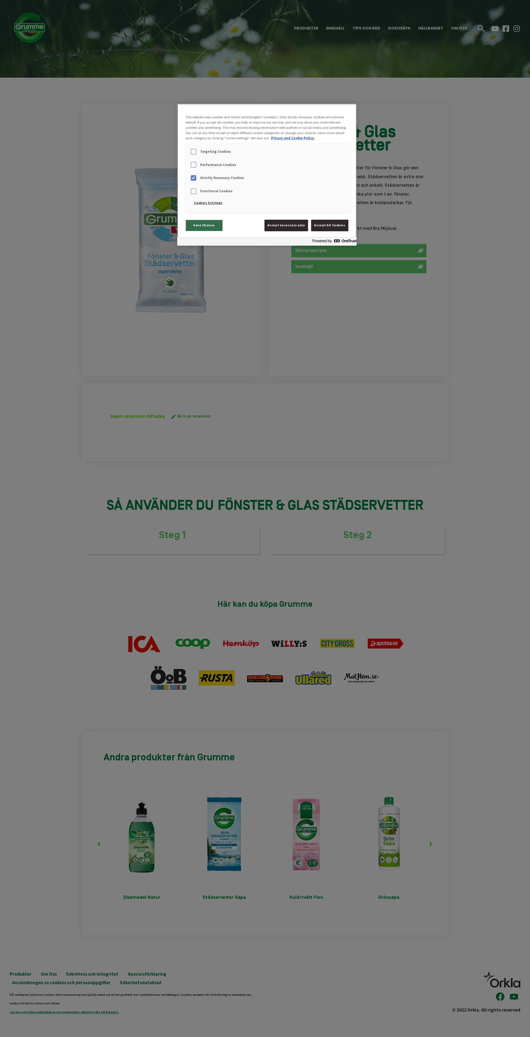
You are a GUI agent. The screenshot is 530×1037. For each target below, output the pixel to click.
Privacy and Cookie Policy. (293, 138)
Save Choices (204, 225)
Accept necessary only (286, 225)
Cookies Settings (208, 203)
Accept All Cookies (329, 225)
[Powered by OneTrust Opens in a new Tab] (333, 242)
